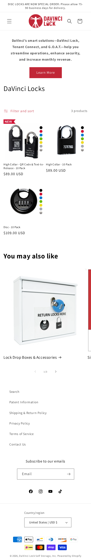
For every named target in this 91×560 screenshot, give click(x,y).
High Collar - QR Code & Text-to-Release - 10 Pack (24, 166)
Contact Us (17, 444)
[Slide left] (35, 371)
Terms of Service (21, 434)
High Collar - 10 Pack (59, 164)
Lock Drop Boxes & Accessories (30, 357)
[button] (9, 21)
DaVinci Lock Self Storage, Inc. (38, 555)
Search (14, 392)
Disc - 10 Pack (12, 227)
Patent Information (23, 402)
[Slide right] (56, 371)
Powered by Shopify (69, 555)
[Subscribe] (69, 474)
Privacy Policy (19, 423)
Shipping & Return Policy (27, 413)
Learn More (45, 72)
